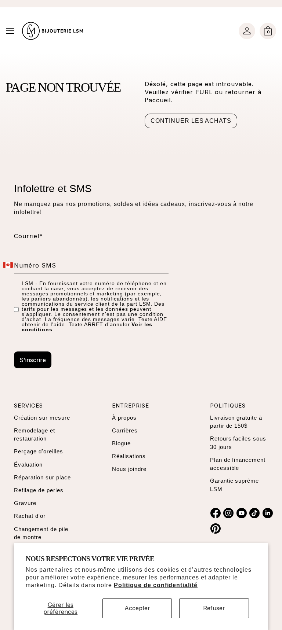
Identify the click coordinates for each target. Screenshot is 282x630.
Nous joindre (129, 469)
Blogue (121, 443)
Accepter (137, 608)
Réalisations (129, 456)
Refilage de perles (38, 490)
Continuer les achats (191, 121)
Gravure (25, 503)
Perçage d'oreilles (38, 451)
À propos (124, 418)
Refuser (214, 608)
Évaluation (28, 464)
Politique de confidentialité (156, 585)
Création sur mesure (42, 418)
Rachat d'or (30, 516)
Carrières (125, 430)
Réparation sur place (42, 477)
